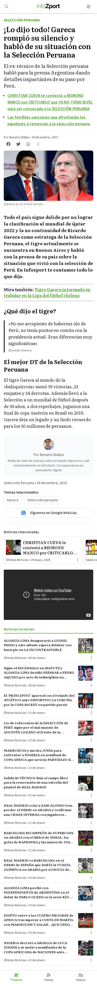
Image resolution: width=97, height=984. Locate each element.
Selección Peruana (22, 20)
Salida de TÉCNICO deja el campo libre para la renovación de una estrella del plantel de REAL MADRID (36, 782)
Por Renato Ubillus (16, 137)
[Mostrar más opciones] (38, 144)
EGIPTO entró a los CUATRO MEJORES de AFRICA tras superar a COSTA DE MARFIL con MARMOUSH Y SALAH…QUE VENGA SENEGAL (38, 920)
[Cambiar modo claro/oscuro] (88, 6)
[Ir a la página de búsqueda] (6, 6)
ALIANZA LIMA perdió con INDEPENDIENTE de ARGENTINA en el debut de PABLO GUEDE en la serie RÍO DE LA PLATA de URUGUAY (39, 892)
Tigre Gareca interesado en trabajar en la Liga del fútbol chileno (47, 292)
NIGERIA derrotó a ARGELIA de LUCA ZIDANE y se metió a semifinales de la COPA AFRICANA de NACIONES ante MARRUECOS (35, 947)
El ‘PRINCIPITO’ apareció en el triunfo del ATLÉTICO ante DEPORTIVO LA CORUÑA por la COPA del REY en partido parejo (39, 700)
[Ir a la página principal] (48, 6)
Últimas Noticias (17, 560)
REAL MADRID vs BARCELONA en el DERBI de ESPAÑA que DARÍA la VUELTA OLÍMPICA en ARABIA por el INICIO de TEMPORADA (37, 865)
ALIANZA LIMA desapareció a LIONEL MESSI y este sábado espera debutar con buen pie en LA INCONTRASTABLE (38, 645)
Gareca (12, 500)
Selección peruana (42, 500)
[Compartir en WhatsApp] (28, 144)
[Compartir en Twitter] (18, 144)
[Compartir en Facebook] (8, 144)
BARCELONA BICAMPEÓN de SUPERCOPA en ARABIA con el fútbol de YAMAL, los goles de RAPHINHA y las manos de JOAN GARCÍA (38, 837)
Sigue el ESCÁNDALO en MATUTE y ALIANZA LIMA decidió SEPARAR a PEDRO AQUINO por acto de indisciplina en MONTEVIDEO (39, 672)
